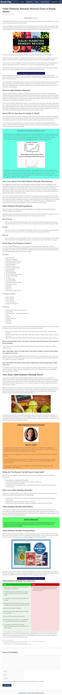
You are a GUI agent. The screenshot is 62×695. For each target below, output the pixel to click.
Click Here (35, 18)
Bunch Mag (6, 1)
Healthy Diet (54, 1)
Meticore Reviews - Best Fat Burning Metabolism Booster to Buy (18, 644)
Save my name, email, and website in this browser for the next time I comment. (24, 681)
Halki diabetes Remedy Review (20, 641)
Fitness (37, 1)
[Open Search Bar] (60, 2)
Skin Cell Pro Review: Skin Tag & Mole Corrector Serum (15, 643)
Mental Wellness (45, 1)
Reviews (22, 1)
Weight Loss (30, 1)
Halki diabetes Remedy (9, 641)
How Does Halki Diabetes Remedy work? (37, 641)
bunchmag (5, 637)
